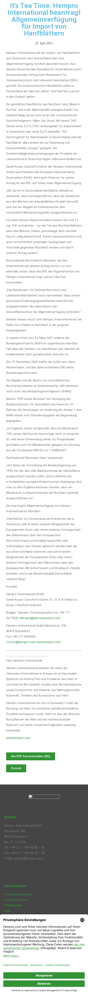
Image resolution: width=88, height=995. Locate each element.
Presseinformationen (18, 894)
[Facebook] (9, 872)
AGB (7, 911)
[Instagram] (31, 872)
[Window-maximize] (53, 872)
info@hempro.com (23, 642)
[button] (16, 768)
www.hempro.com (49, 642)
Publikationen (13, 905)
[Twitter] (20, 872)
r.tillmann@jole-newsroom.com (39, 618)
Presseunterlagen (16, 900)
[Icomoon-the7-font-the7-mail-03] (42, 872)
